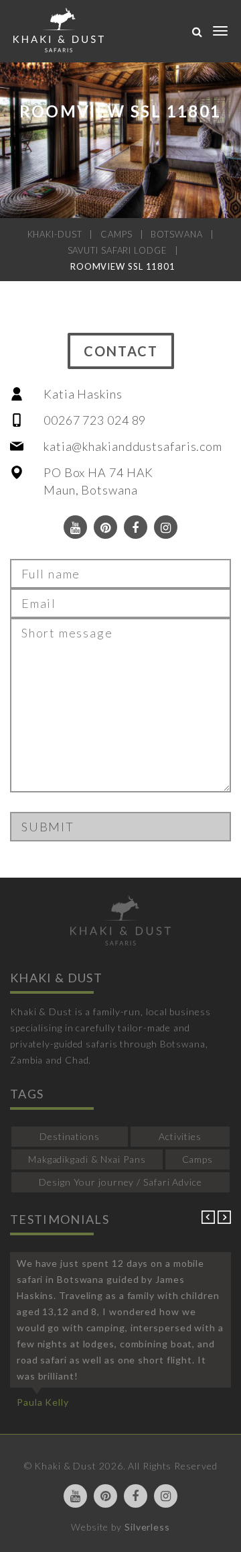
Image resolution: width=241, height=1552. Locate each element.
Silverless (147, 1527)
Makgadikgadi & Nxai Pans (87, 1159)
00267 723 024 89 (95, 420)
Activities (180, 1136)
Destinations (69, 1136)
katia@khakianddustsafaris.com (133, 446)
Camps (198, 1159)
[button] (210, 1220)
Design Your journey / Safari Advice (120, 1182)
